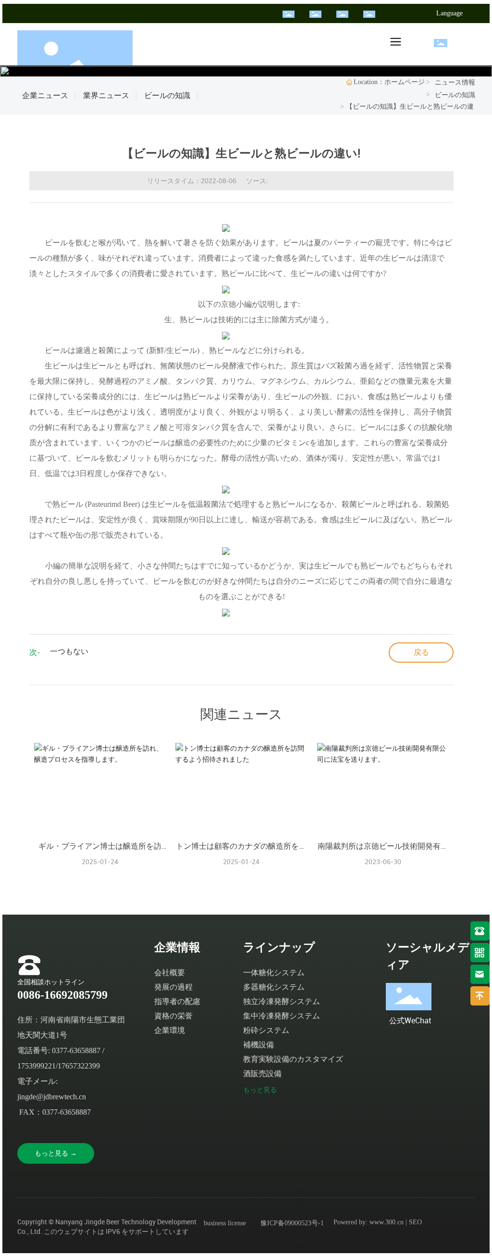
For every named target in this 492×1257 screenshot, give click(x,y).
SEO (415, 1222)
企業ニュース (45, 95)
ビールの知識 (167, 95)
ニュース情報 (455, 82)
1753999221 (36, 1066)
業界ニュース (106, 95)
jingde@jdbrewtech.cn (51, 1097)
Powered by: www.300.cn (368, 1222)
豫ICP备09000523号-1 (292, 1223)
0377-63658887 (76, 1050)
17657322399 (79, 1066)
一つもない (69, 651)
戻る (421, 652)
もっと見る (260, 1090)
